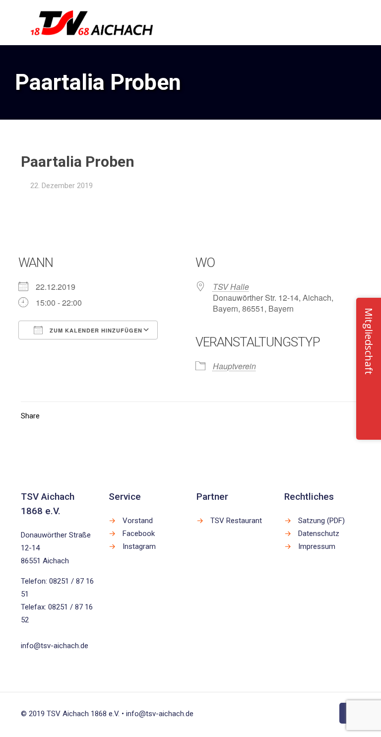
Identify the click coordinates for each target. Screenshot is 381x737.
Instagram (139, 546)
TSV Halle (231, 286)
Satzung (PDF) (321, 520)
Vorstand (138, 520)
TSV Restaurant (236, 520)
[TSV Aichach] (92, 22)
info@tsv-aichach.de (54, 645)
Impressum (316, 546)
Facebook (139, 533)
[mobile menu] (344, 22)
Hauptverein (234, 366)
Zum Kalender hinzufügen (95, 330)
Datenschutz (318, 533)
